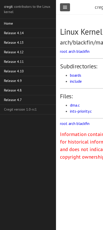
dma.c (75, 105)
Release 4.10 (14, 71)
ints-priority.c (81, 111)
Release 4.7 (13, 100)
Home (8, 23)
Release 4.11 (14, 61)
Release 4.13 (14, 42)
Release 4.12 (14, 52)
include (76, 81)
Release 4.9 (13, 80)
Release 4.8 (13, 90)
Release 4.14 (14, 33)
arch (72, 51)
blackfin (83, 51)
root (64, 51)
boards (75, 75)
